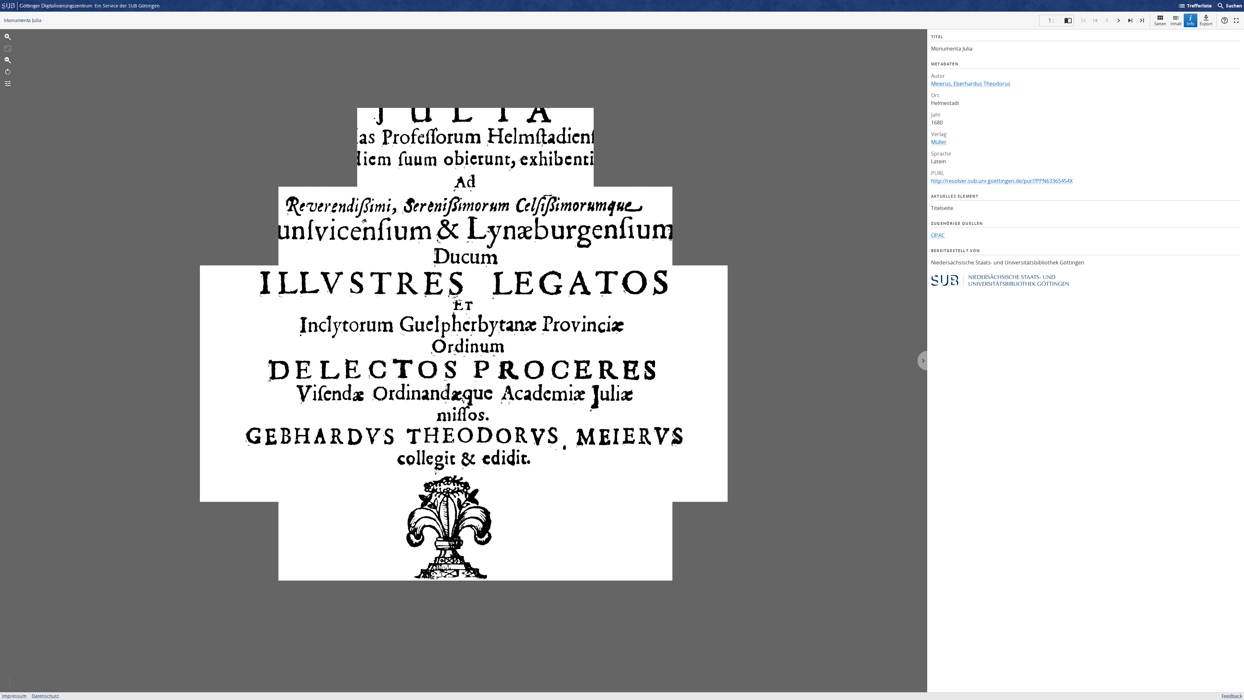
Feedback (1232, 696)
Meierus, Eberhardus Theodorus (970, 83)
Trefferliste (1195, 6)
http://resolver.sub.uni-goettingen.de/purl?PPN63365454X (1002, 180)
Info (1190, 24)
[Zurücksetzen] (8, 48)
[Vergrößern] (8, 37)
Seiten (1160, 24)
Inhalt (1176, 24)
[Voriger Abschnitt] (1095, 20)
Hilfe (1224, 20)
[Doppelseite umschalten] (1068, 20)
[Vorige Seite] (1107, 20)
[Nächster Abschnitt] (1130, 20)
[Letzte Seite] (1142, 20)
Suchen (1229, 6)
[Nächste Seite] (1118, 20)
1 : (1051, 20)
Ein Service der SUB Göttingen (127, 6)
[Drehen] (8, 72)
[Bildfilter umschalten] (8, 83)
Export (1206, 24)
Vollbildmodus (1236, 20)
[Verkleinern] (8, 60)
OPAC (938, 235)
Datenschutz (45, 696)
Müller (939, 142)
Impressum (14, 696)
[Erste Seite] (1083, 20)
